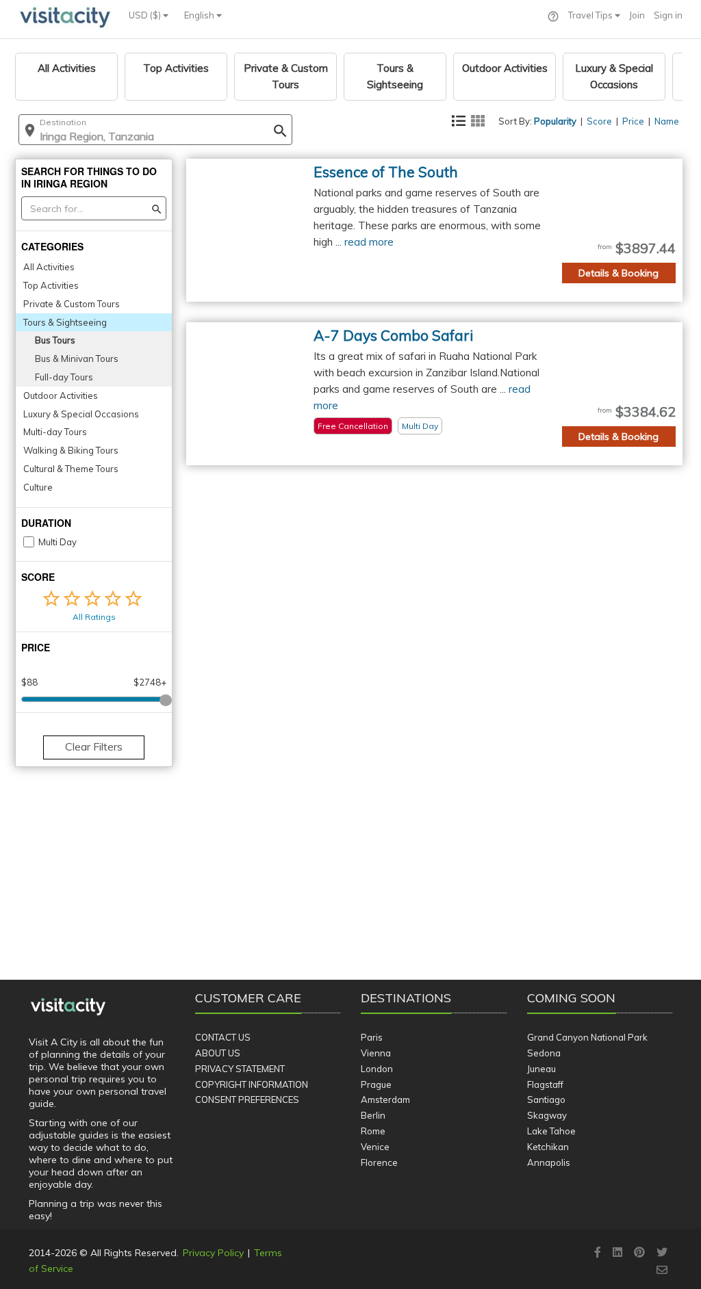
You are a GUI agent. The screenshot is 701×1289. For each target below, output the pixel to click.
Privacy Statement (240, 1068)
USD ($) (146, 15)
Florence (379, 1162)
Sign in (668, 15)
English (200, 15)
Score (599, 121)
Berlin (373, 1115)
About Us (217, 1052)
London (377, 1068)
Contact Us (223, 1037)
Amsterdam (385, 1099)
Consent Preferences (247, 1099)
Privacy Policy (213, 1253)
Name (666, 121)
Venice (375, 1146)
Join (637, 15)
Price (633, 121)
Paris (372, 1037)
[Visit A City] (68, 1007)
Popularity (555, 121)
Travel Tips (591, 15)
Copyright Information (251, 1084)
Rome (373, 1130)
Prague (376, 1084)
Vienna (376, 1052)
